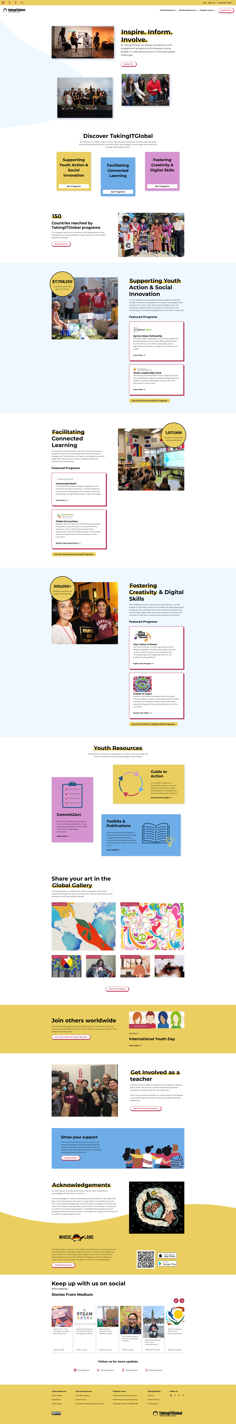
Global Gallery (57, 1404)
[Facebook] (15, 2)
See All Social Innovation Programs (149, 401)
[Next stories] (181, 1300)
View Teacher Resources (145, 1108)
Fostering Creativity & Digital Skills (125, 1404)
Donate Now (225, 10)
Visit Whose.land (63, 1265)
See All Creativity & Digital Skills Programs (153, 724)
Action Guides (57, 1395)
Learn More (138, 355)
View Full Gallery (117, 989)
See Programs (74, 186)
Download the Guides (160, 798)
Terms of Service (154, 1399)
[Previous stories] (176, 1300)
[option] (63, 1329)
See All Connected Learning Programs (74, 554)
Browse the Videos (141, 713)
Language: (222, 3)
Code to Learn (81, 1399)
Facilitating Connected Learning (125, 1399)
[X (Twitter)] (9, 2)
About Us (128, 64)
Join (204, 3)
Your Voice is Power (83, 1395)
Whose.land (94, 1249)
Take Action (62, 836)
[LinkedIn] (3, 2)
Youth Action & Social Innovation (125, 1395)
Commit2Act (56, 1399)
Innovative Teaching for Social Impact (90, 1404)
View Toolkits (112, 850)
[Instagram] (22, 2)
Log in (210, 3)
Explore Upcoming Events (67, 543)
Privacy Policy (153, 1404)
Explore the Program (142, 664)
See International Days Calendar (71, 1037)
